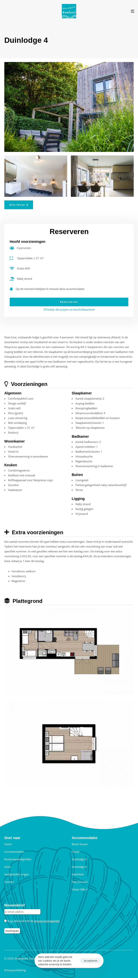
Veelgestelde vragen (16, 874)
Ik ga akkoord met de (33, 921)
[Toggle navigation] (112, 11)
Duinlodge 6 (79, 867)
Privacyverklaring (15, 970)
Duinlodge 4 (79, 859)
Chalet (75, 851)
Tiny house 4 (80, 882)
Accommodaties (14, 851)
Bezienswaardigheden (17, 859)
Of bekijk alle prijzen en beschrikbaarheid (69, 309)
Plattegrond (26, 601)
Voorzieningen (28, 384)
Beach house (80, 844)
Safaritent (78, 874)
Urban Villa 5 (80, 889)
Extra (7, 867)
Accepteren (91, 960)
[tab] (69, 384)
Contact (9, 882)
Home (8, 844)
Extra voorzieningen (36, 532)
